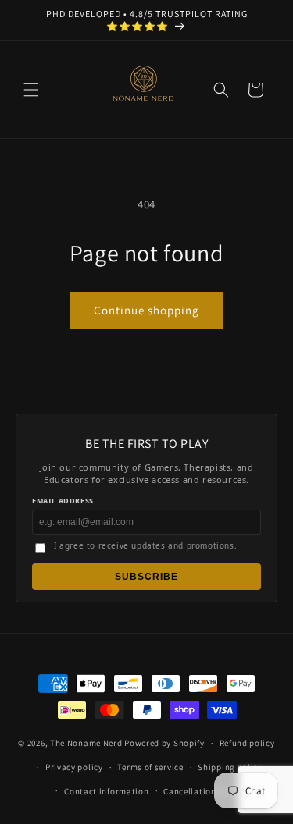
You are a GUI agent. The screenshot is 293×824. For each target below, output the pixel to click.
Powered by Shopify (164, 742)
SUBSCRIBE (146, 576)
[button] (31, 90)
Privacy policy (74, 767)
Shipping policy (230, 767)
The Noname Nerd (86, 742)
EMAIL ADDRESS (63, 500)
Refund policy (247, 742)
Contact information (106, 791)
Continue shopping (146, 310)
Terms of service (150, 767)
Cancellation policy (203, 791)
